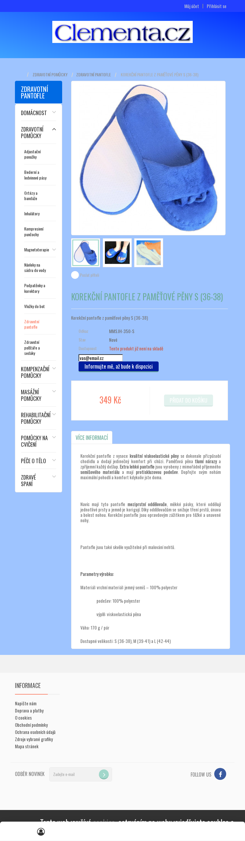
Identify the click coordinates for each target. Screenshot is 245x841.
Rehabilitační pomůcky (35, 418)
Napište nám (25, 703)
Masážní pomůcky (31, 395)
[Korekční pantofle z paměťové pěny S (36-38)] (85, 253)
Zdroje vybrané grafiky (34, 739)
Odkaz (83, 331)
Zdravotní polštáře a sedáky (32, 347)
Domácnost (34, 113)
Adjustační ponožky (32, 154)
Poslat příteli (89, 275)
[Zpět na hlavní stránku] (21, 74)
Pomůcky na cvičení (34, 441)
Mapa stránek (27, 746)
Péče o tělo (33, 461)
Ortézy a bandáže (30, 195)
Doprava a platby (29, 710)
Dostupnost (88, 348)
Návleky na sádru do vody (35, 267)
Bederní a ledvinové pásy (35, 174)
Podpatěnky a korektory (34, 288)
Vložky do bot (34, 306)
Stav (82, 339)
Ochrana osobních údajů (35, 732)
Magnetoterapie (36, 249)
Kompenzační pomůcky (35, 372)
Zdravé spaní (28, 480)
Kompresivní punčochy (33, 231)
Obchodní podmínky (31, 724)
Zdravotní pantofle (93, 74)
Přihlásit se (216, 6)
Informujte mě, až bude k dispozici (119, 366)
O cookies (23, 717)
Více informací (92, 437)
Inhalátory (31, 213)
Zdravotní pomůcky (50, 74)
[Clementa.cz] (122, 32)
